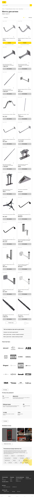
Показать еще (10, 322)
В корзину (9, 42)
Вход (2, 478)
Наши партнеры (6, 341)
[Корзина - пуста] (31, 2)
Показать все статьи (7, 443)
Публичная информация (19, 478)
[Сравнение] (27, 2)
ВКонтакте (18, 491)
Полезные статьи (6, 425)
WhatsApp (13, 491)
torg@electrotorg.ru (6, 491)
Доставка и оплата (28, 478)
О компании (5, 421)
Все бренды (5, 389)
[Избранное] (29, 2)
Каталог (11, 478)
